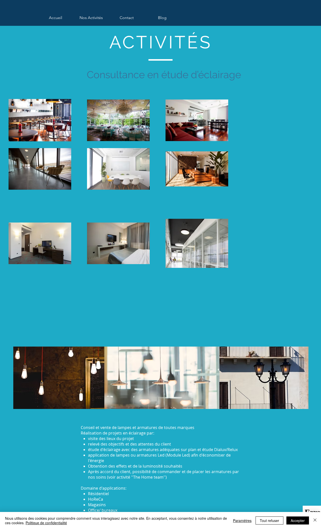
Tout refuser (269, 520)
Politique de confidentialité (46, 522)
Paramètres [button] (242, 520)
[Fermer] (315, 520)
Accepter (298, 520)
